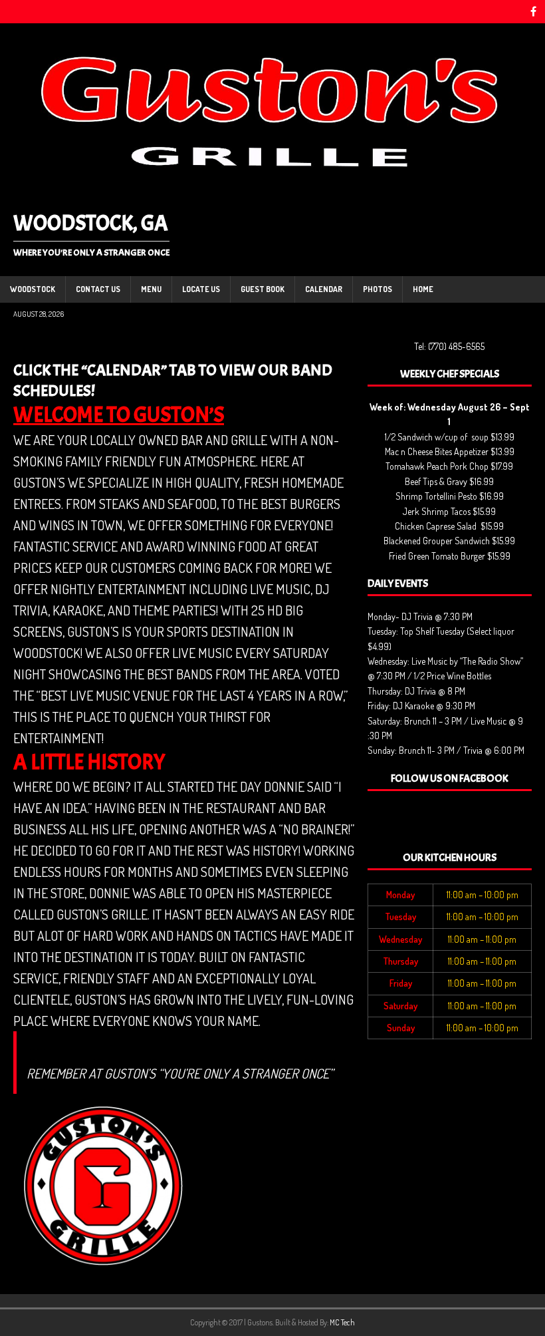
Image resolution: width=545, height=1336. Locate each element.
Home (423, 289)
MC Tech (342, 1322)
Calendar (323, 289)
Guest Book (262, 289)
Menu (151, 289)
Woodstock (32, 289)
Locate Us (201, 289)
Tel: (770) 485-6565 (449, 346)
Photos (377, 289)
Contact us (98, 289)
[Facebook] (533, 11)
